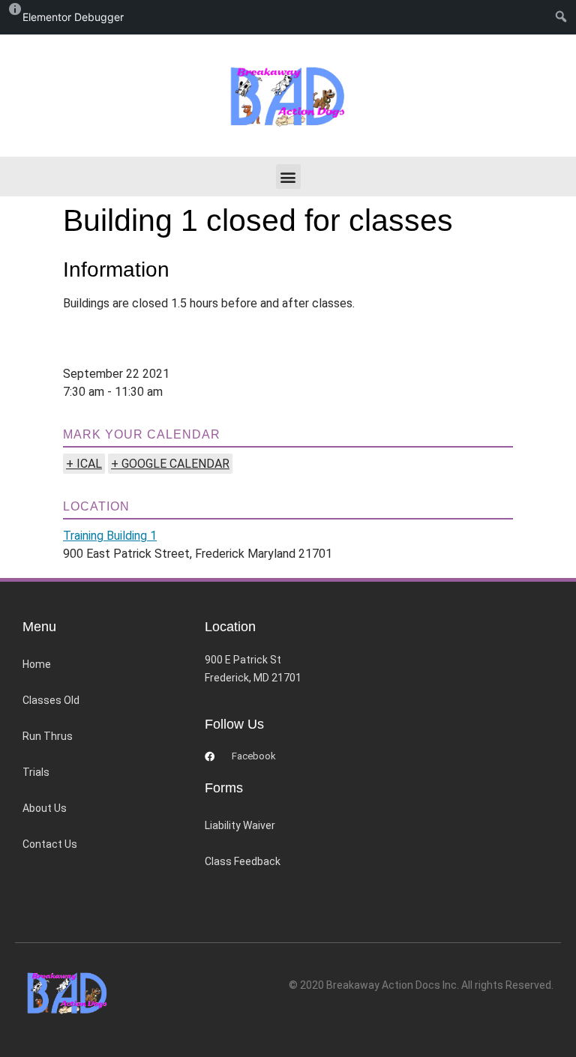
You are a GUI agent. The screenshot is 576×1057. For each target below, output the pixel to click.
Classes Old (51, 700)
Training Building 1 (110, 535)
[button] (288, 176)
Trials (36, 772)
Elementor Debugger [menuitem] (73, 16)
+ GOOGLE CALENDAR (170, 464)
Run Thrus (47, 736)
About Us (44, 808)
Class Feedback (242, 861)
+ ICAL (84, 464)
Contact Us (49, 844)
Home (36, 664)
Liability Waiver (240, 825)
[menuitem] (564, 17)
